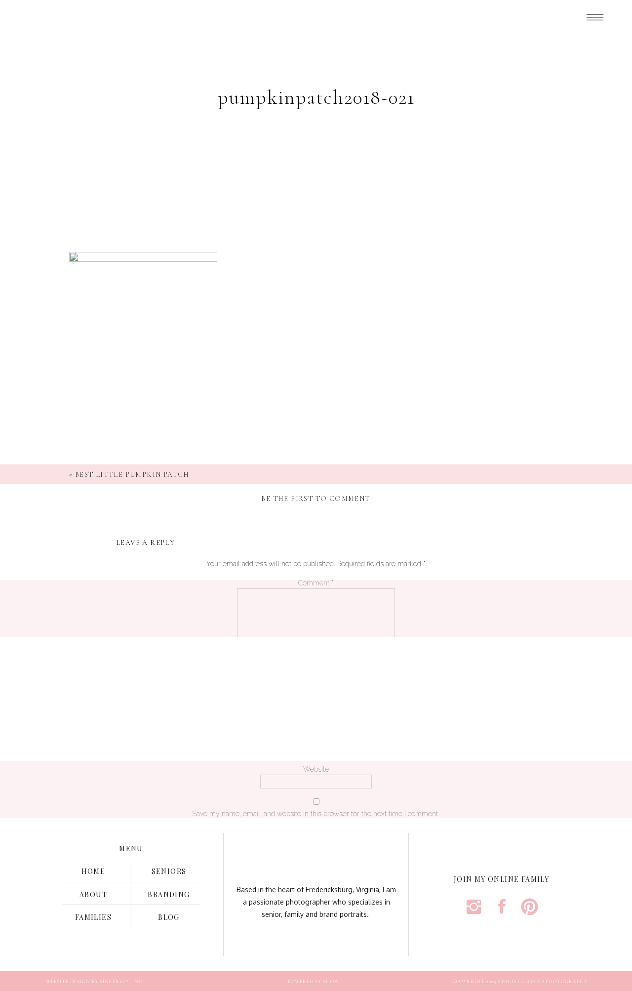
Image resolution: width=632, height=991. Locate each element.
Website (316, 769)
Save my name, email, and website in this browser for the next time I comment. (315, 814)
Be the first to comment (315, 499)
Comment (316, 583)
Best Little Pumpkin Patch (132, 474)
